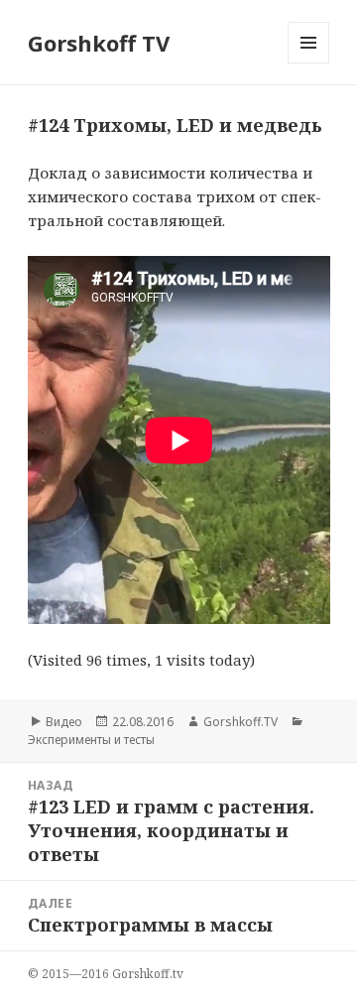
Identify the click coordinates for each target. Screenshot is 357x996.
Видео (64, 721)
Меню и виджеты (309, 62)
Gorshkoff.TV (240, 721)
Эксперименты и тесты (91, 739)
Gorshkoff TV (99, 43)
